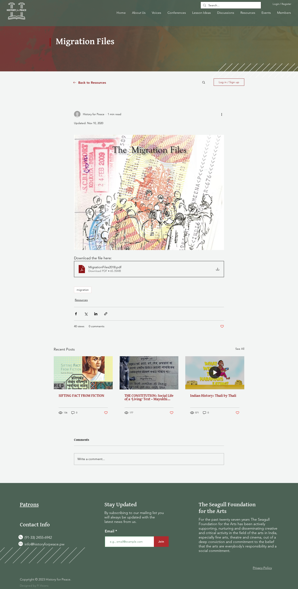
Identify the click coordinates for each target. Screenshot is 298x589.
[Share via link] (106, 314)
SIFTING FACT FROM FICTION (81, 396)
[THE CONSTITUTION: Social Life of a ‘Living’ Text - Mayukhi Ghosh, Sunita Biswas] (149, 372)
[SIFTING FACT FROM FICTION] (83, 372)
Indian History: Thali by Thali (213, 396)
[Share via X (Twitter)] (86, 314)
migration (83, 290)
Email (110, 531)
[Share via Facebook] (76, 314)
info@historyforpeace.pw (44, 544)
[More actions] (221, 114)
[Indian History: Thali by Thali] (214, 372)
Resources (81, 300)
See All (239, 349)
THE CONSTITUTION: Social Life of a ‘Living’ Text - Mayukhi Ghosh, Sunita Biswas (149, 397)
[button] (204, 82)
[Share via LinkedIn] (96, 314)
